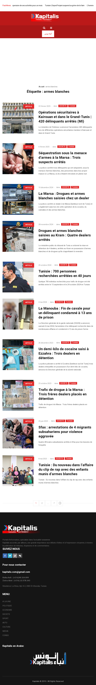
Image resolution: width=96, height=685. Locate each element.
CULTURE (6, 626)
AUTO (4, 622)
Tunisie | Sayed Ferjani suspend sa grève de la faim (55, 5)
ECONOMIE (7, 610)
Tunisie (72, 106)
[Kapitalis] (48, 17)
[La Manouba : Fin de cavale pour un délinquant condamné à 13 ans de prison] (18, 314)
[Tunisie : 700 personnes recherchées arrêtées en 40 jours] (18, 277)
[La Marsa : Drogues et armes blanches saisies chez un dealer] (18, 199)
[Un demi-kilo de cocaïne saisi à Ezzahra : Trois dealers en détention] (18, 354)
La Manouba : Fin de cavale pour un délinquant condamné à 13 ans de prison (65, 313)
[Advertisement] (48, 56)
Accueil (41, 86)
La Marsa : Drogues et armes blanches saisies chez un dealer (63, 196)
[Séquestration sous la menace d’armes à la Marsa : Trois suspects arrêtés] (18, 158)
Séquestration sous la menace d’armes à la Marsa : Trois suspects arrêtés (62, 158)
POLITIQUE (7, 605)
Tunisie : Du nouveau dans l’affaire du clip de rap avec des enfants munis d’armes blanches (65, 470)
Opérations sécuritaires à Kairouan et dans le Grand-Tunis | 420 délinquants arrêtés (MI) (64, 117)
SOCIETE (63, 106)
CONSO (5, 635)
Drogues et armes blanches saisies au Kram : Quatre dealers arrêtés (64, 235)
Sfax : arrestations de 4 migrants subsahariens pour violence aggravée (64, 432)
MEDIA (5, 631)
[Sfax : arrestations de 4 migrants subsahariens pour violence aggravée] (18, 433)
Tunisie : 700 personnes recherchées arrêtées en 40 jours (65, 273)
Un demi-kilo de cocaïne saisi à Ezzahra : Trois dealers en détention (63, 354)
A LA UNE (6, 601)
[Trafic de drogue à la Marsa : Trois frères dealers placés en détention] (18, 395)
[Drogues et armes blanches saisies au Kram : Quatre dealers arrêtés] (18, 236)
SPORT (5, 618)
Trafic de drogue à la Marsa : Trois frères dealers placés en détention (62, 394)
